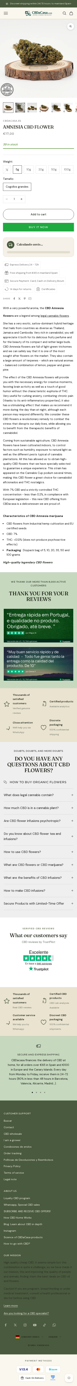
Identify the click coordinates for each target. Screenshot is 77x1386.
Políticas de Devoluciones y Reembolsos (28, 1159)
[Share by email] (29, 298)
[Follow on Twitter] (15, 1325)
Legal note (10, 1179)
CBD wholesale (13, 1133)
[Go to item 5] (56, 107)
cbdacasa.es (12, 120)
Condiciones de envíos (18, 1146)
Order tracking (12, 1153)
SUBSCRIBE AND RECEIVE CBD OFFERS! (27, 1211)
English (52, 1336)
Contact (9, 1127)
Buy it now (38, 227)
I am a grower (12, 1140)
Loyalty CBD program (17, 1198)
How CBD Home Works (18, 1217)
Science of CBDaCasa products (23, 1237)
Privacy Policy (12, 1166)
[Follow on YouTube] (35, 1325)
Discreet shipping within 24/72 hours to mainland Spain (40, 3)
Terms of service (14, 1172)
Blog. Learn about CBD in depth (23, 1224)
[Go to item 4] (44, 107)
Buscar (8, 1120)
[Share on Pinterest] (24, 298)
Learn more (11, 1305)
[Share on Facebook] (14, 298)
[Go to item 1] (8, 107)
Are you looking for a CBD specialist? (26, 1313)
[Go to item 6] (68, 107)
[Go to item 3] (32, 107)
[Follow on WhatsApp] (54, 1325)
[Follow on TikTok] (44, 1325)
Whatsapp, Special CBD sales (22, 1204)
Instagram (10, 1230)
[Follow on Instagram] (25, 1325)
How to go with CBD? (17, 1243)
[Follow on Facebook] (5, 1325)
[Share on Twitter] (19, 298)
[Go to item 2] (20, 107)
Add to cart (39, 214)
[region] (38, 1065)
